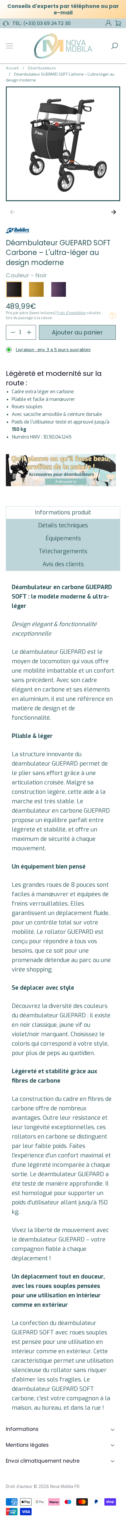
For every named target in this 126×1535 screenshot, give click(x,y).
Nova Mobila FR (64, 1486)
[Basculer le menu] (9, 46)
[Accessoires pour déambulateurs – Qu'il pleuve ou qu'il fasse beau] (61, 484)
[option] (63, 143)
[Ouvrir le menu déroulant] (112, 1429)
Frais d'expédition (71, 313)
